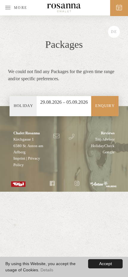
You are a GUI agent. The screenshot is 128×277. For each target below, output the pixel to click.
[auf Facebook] (52, 184)
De (114, 32)
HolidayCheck (103, 146)
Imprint (19, 158)
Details (46, 269)
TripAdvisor (105, 139)
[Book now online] (119, 8)
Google (109, 152)
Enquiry (105, 105)
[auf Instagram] (77, 184)
